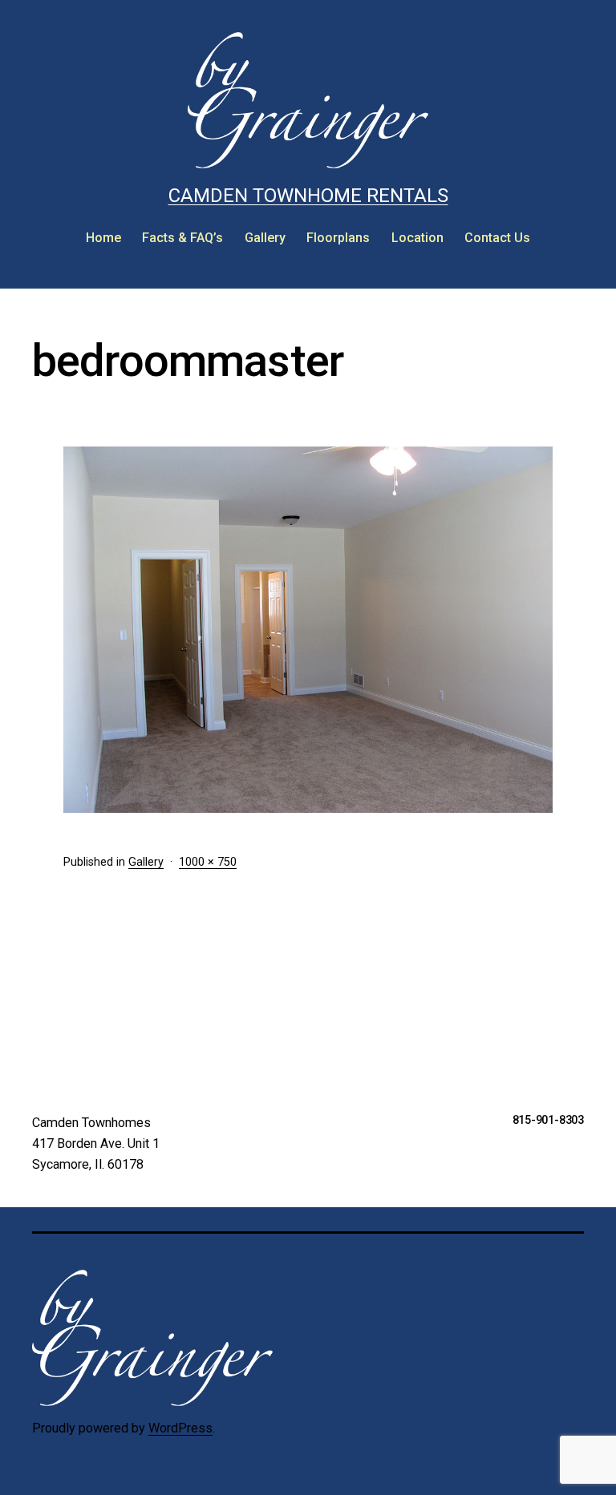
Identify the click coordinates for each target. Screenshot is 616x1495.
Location (417, 237)
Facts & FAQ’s (182, 237)
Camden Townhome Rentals (308, 195)
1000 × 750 (208, 862)
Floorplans (338, 237)
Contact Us (497, 237)
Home (103, 237)
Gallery (265, 237)
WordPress (180, 1428)
